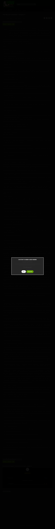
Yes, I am (30, 271)
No (23, 271)
